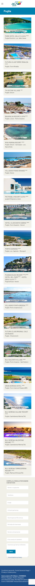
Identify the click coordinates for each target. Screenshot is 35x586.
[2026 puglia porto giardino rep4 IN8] (17, 238)
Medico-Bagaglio (6, 578)
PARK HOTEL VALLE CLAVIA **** (17, 36)
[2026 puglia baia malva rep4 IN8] (17, 105)
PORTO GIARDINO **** (13, 249)
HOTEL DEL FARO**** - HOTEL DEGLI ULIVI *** (16, 278)
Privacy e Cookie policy (8, 572)
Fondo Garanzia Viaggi (22, 570)
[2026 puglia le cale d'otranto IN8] (17, 320)
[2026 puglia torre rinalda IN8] (17, 51)
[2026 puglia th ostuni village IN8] (17, 79)
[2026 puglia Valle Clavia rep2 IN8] (17, 25)
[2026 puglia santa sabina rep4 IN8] (17, 212)
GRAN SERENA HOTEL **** (14, 386)
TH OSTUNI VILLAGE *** (13, 90)
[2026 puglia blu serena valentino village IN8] (17, 429)
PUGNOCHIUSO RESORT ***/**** (16, 275)
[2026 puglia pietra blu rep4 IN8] (17, 186)
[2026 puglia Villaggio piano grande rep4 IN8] (17, 160)
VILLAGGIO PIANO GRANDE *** (16, 171)
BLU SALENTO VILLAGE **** (15, 360)
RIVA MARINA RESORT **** (14, 142)
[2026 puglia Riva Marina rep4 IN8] (17, 131)
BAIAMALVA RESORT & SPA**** (16, 116)
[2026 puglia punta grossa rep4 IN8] (17, 294)
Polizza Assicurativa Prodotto (23, 581)
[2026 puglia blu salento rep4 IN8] (17, 349)
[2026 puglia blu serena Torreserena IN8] (17, 457)
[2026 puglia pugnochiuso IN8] (17, 264)
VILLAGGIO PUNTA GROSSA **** (16, 305)
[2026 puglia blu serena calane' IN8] (17, 401)
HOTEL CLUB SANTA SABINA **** (17, 223)
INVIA (11, 551)
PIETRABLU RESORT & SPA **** (16, 197)
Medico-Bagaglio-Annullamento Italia (12, 578)
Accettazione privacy (15, 557)
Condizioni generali (7, 570)
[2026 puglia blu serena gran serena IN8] (17, 375)
